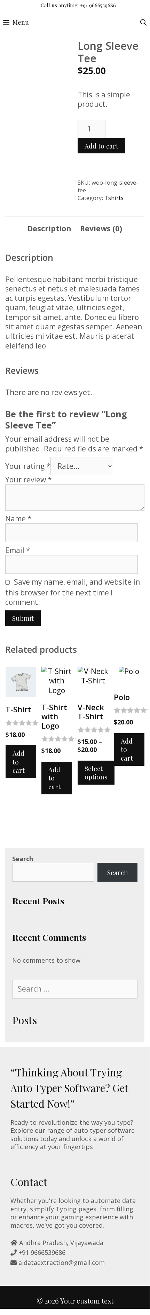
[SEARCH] (143, 22)
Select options (96, 772)
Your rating (27, 466)
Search (22, 859)
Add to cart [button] (19, 761)
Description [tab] (49, 228)
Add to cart (101, 145)
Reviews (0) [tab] (101, 228)
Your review (28, 479)
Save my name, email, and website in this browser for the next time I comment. (72, 592)
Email (17, 550)
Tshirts (114, 198)
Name (18, 518)
